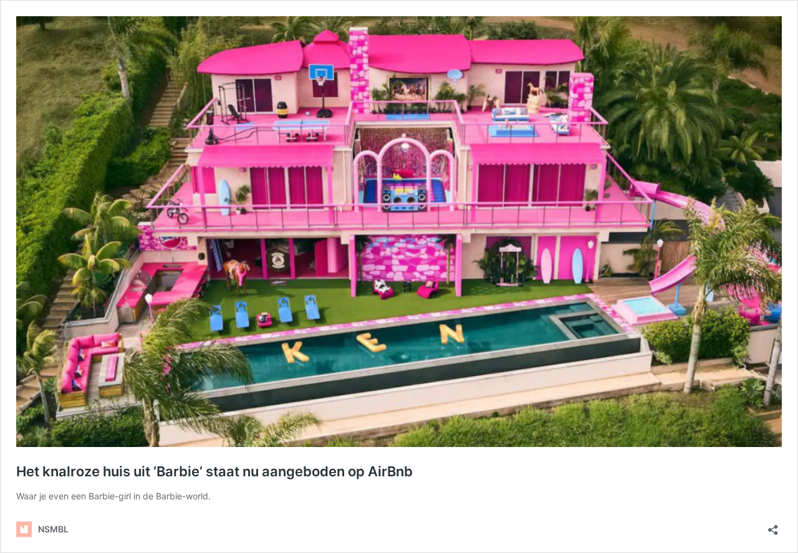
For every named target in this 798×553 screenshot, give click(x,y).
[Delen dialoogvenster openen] (773, 526)
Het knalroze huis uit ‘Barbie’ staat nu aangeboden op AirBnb (214, 471)
